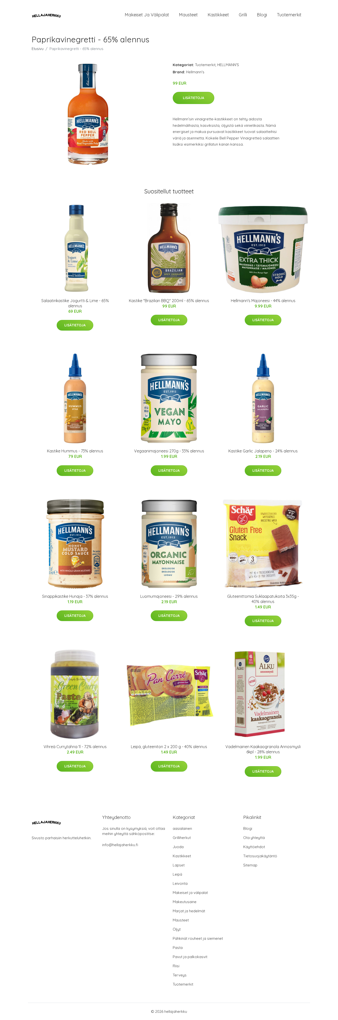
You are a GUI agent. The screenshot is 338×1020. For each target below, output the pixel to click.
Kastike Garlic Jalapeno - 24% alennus (263, 450)
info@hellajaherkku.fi (120, 844)
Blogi (262, 15)
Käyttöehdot (254, 846)
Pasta (178, 947)
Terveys (180, 975)
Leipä (177, 874)
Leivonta (180, 883)
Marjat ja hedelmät (189, 911)
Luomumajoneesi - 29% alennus (169, 596)
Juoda (178, 846)
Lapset (179, 865)
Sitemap (250, 865)
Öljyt (177, 929)
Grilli (243, 15)
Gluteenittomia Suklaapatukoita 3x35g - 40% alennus (263, 599)
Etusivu (38, 48)
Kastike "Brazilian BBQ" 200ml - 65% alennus (169, 300)
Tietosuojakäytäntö (260, 856)
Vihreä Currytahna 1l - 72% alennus (75, 746)
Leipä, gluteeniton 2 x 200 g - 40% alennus (169, 746)
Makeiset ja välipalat (147, 15)
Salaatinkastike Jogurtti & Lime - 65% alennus (75, 303)
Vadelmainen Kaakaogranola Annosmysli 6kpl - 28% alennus (263, 749)
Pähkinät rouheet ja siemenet (198, 938)
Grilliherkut (182, 837)
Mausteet (188, 15)
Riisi (176, 966)
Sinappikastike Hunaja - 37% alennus (75, 596)
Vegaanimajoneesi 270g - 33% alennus (169, 450)
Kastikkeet (218, 15)
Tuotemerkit (289, 15)
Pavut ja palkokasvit (190, 956)
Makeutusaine (184, 901)
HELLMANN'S (228, 64)
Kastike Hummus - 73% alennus (75, 450)
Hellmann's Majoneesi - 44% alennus (263, 300)
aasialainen (182, 828)
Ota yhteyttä (254, 837)
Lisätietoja (193, 98)
